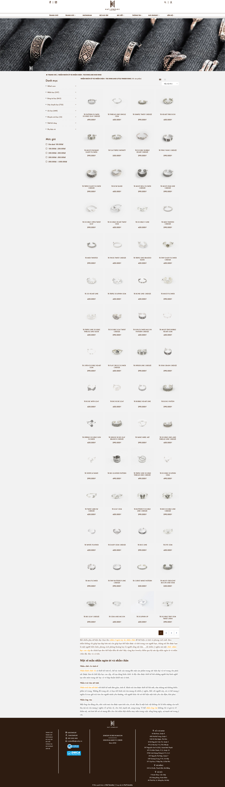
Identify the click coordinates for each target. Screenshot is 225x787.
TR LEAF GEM (117, 509)
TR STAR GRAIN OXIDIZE (168, 365)
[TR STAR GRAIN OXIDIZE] (167, 351)
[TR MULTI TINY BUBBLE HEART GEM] (167, 315)
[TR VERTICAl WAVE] (91, 459)
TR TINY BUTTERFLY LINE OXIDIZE (117, 582)
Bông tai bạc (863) (54, 98)
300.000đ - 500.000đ (56, 157)
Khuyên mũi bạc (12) (54, 117)
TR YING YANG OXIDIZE (168, 150)
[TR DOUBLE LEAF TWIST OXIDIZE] (116, 315)
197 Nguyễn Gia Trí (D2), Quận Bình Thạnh (158, 747)
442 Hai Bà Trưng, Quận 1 (158, 736)
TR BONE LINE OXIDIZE (142, 294)
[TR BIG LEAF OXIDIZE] (91, 602)
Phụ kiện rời (51, 129)
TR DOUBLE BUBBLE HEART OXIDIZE (142, 151)
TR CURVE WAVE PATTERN (142, 581)
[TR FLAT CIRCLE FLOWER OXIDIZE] (116, 351)
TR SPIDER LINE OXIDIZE (142, 365)
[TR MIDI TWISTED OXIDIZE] (167, 208)
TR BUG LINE (142, 545)
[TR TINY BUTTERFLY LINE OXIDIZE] (116, 566)
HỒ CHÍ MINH (160, 731)
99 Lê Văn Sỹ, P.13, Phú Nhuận (158, 744)
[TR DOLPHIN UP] (142, 602)
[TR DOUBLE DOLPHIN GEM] (167, 459)
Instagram (87, 15)
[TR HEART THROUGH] (167, 100)
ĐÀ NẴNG (159, 765)
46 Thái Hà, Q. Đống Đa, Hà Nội (158, 780)
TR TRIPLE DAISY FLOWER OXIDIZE (91, 187)
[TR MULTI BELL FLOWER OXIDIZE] (142, 172)
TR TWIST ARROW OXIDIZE (91, 510)
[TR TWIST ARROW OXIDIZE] (91, 495)
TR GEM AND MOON (117, 617)
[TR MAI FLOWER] (91, 566)
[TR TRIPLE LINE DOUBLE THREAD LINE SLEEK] (91, 315)
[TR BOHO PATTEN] (167, 387)
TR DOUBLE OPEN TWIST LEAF (91, 223)
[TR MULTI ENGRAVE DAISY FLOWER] (91, 136)
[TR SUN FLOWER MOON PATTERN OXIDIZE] (142, 315)
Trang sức (70, 15)
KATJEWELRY (72, 732)
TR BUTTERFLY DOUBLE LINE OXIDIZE (142, 510)
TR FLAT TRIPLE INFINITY (117, 150)
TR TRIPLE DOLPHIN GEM (117, 294)
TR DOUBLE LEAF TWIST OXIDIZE (117, 331)
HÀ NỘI (159, 772)
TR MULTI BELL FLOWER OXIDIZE (142, 187)
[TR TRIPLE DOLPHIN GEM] (116, 279)
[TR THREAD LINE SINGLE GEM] (116, 100)
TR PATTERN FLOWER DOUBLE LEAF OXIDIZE (91, 115)
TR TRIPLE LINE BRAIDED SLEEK (142, 259)
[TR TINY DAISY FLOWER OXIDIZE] (167, 244)
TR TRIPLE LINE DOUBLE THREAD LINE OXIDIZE (142, 474)
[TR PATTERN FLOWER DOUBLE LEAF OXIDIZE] (91, 100)
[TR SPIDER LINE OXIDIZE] (142, 351)
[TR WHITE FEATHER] (91, 531)
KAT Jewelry (153, 15)
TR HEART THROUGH (167, 114)
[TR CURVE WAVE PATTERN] (142, 566)
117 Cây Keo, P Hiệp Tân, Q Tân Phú (158, 761)
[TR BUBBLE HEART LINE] (142, 387)
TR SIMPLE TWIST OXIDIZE (142, 114)
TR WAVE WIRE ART (142, 437)
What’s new (51, 86)
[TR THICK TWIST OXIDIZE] (116, 244)
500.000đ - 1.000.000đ (57, 161)
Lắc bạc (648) (52, 110)
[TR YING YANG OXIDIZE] (167, 136)
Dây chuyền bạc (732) (55, 104)
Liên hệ (170, 15)
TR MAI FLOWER (91, 581)
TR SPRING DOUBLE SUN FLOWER (91, 438)
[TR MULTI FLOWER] (167, 279)
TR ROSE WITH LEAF (91, 401)
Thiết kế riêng (52, 123)
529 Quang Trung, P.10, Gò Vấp (158, 758)
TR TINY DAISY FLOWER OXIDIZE (168, 259)
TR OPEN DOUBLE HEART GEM (91, 366)
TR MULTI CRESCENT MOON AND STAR (167, 582)
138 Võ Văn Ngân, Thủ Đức (158, 739)
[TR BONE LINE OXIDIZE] (142, 279)
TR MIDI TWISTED (91, 258)
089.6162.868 (73, 738)
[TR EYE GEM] (167, 531)
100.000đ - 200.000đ (56, 148)
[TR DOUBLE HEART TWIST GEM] (116, 208)
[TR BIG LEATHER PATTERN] (116, 459)
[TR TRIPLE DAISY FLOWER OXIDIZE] (91, 172)
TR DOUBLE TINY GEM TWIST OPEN (167, 618)
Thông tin (136, 15)
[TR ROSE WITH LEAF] (91, 387)
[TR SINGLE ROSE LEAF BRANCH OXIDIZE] (116, 423)
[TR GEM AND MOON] (116, 602)
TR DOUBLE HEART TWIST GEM (117, 223)
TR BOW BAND (116, 186)
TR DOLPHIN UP (142, 617)
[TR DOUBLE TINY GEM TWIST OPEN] (167, 602)
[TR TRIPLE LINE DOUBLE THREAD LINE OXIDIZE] (142, 459)
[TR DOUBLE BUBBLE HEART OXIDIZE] (142, 136)
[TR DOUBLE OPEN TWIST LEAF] (91, 208)
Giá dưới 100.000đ (55, 144)
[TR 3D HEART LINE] (91, 279)
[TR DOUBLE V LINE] (142, 208)
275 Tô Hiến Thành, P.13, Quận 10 (158, 750)
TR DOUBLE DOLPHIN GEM (168, 474)
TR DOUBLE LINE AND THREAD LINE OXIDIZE (167, 438)
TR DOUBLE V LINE (142, 222)
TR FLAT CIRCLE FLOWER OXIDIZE (117, 366)
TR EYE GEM (167, 545)
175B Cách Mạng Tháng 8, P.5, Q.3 (158, 753)
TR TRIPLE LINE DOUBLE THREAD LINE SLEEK (91, 331)
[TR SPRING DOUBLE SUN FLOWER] (91, 423)
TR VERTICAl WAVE (91, 473)
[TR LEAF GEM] (116, 495)
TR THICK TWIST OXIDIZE (117, 258)
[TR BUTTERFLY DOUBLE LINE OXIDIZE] (142, 495)
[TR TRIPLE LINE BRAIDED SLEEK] (142, 244)
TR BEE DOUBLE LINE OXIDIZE (168, 510)
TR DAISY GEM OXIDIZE (117, 545)
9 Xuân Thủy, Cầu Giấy (158, 774)
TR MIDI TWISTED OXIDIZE (167, 223)
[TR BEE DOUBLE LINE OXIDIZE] (167, 495)
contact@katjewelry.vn (75, 741)
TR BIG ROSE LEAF (117, 401)
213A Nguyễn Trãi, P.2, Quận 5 (158, 742)
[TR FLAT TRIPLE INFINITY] (116, 136)
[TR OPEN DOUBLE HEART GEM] (91, 351)
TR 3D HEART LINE (91, 294)
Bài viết (120, 15)
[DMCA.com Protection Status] (70, 752)
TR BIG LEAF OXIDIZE (91, 617)
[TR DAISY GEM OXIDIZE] (116, 531)
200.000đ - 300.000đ (56, 153)
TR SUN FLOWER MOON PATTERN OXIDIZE (142, 331)
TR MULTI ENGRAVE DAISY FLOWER (91, 151)
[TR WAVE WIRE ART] (142, 423)
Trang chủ (53, 15)
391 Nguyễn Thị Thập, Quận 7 (158, 756)
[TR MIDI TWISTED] (91, 244)
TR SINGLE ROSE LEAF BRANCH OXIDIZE (117, 438)
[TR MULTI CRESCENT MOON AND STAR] (167, 566)
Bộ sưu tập (103, 15)
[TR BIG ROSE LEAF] (116, 387)
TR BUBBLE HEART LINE (142, 401)
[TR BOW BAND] (116, 172)
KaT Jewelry (128, 785)
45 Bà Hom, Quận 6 (158, 733)
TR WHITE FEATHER (91, 545)
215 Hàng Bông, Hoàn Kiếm (158, 777)
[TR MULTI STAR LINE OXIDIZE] (167, 172)
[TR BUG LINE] (142, 531)
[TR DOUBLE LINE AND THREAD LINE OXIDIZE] (167, 423)
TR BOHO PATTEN (167, 401)
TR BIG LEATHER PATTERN (117, 473)
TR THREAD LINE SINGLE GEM (117, 115)
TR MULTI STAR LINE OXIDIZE (167, 187)
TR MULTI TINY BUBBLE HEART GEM (167, 331)
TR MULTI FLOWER (168, 294)
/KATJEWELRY (73, 735)
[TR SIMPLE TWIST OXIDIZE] (142, 100)
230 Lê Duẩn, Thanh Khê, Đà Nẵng (158, 768)
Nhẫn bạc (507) (53, 92)
